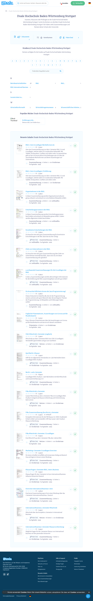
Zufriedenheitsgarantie (61, 561)
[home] (7, 3)
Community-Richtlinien (80, 566)
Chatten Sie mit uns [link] (61, 566)
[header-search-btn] (18, 3)
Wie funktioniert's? (42, 561)
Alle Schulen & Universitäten (45, 576)
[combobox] (32, 3)
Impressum (6, 570)
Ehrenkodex (77, 564)
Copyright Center (78, 561)
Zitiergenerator (41, 569)
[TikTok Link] (7, 574)
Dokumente (25, 37)
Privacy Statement (21, 596)
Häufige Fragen (60, 564)
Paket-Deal (69, 37)
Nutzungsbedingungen (8, 596)
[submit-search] (60, 71)
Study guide (59, 569)
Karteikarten (48, 37)
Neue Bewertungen (43, 581)
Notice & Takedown (79, 569)
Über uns (40, 566)
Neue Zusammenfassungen (45, 578)
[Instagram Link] (4, 574)
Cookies (24, 592)
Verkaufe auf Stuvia (43, 564)
